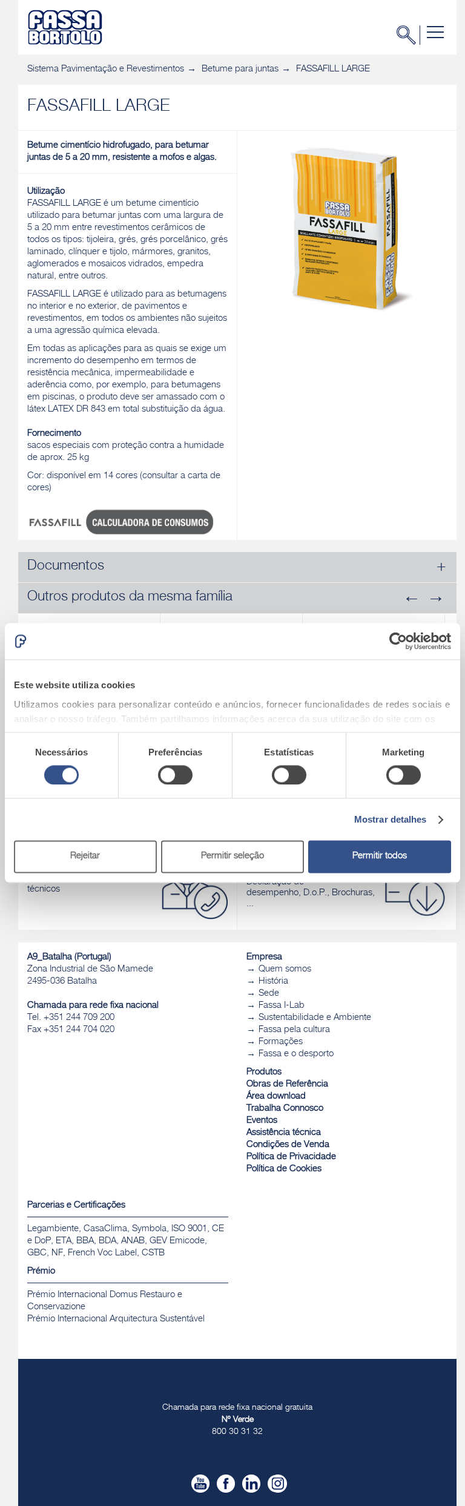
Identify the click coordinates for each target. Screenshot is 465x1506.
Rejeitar (85, 856)
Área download (276, 1096)
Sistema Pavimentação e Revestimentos (105, 69)
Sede (269, 993)
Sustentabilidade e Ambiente (315, 1017)
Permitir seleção (232, 856)
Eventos (261, 1120)
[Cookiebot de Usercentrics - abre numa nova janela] (398, 641)
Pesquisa (410, 35)
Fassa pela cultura (294, 1029)
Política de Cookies (284, 1169)
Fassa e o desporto (296, 1054)
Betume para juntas (240, 69)
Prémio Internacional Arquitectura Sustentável (116, 1319)
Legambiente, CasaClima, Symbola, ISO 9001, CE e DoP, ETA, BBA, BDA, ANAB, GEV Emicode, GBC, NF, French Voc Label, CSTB (125, 1241)
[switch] (175, 774)
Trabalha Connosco (284, 1108)
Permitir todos (379, 856)
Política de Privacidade (291, 1157)
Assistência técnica (283, 1132)
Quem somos (285, 969)
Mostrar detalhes (390, 819)
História (273, 981)
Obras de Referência (287, 1084)
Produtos (264, 1072)
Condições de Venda (287, 1144)
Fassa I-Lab (282, 1005)
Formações (281, 1042)
